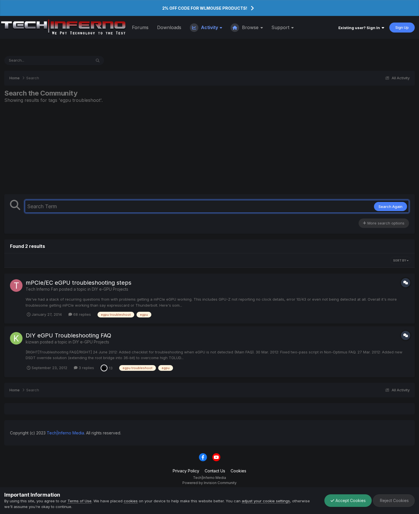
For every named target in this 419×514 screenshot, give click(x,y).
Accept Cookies (350, 500)
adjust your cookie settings (266, 501)
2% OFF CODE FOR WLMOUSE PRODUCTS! (204, 8)
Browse (250, 27)
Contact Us (215, 470)
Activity (209, 27)
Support (281, 27)
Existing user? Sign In (360, 27)
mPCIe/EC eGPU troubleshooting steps (78, 282)
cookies (131, 501)
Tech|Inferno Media (65, 432)
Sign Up (402, 27)
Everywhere (74, 60)
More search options (385, 223)
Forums (140, 27)
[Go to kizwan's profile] (16, 338)
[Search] (97, 60)
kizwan (32, 341)
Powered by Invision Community (209, 483)
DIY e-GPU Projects (110, 289)
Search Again (390, 206)
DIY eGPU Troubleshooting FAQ (68, 335)
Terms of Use (79, 501)
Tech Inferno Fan (42, 289)
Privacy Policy (186, 470)
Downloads (169, 27)
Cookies (238, 470)
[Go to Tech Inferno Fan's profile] (16, 285)
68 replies (81, 314)
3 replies (86, 367)
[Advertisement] (209, 149)
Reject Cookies (394, 500)
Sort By (400, 260)
